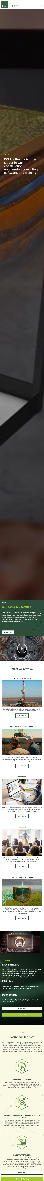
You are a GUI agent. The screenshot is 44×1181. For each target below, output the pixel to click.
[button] (38, 6)
